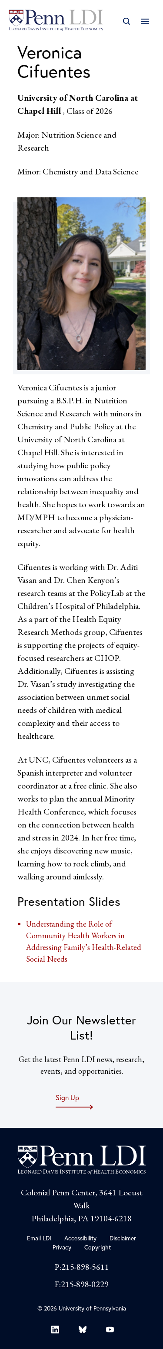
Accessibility (80, 1238)
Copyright (97, 1247)
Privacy (62, 1247)
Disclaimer (123, 1238)
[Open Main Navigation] (145, 21)
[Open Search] (126, 21)
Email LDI (39, 1238)
